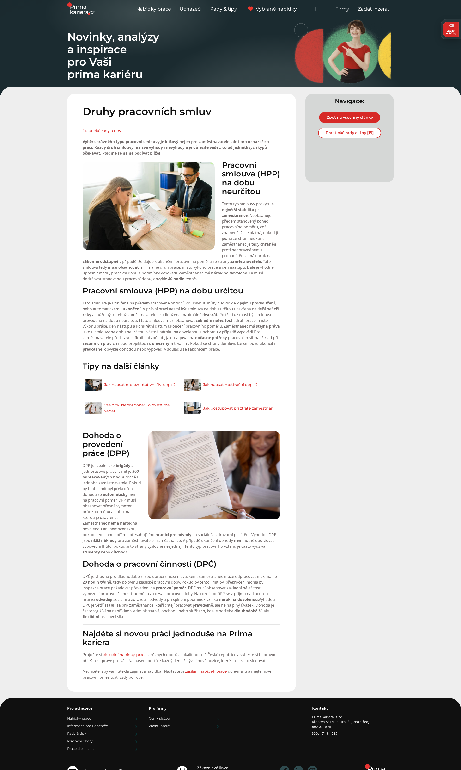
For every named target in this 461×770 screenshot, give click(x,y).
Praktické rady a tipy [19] (350, 132)
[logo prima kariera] (81, 8)
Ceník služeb (159, 718)
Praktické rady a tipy (102, 131)
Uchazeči (190, 9)
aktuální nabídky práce (125, 654)
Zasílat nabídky (451, 32)
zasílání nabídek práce (206, 671)
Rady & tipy (223, 9)
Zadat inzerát (373, 9)
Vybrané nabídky (276, 9)
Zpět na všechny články (350, 117)
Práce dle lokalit (80, 748)
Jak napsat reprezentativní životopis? (140, 384)
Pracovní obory (80, 741)
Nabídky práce (153, 9)
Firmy (342, 9)
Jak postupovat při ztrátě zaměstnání (238, 408)
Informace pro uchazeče (87, 726)
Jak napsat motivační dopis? (230, 384)
